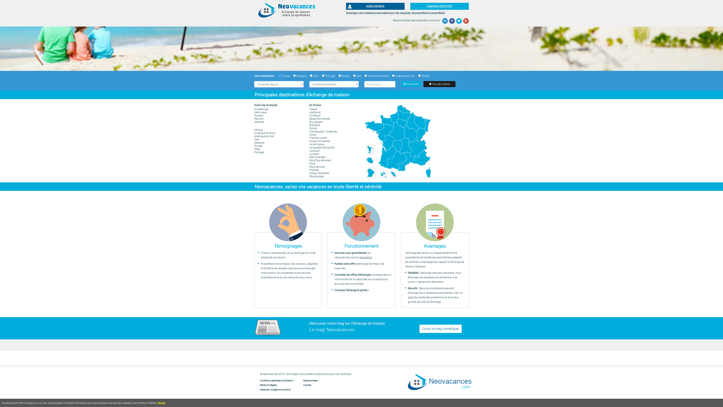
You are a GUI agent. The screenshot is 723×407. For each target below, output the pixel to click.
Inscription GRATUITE (439, 6)
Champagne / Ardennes (323, 131)
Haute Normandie (319, 141)
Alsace (313, 109)
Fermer (161, 403)
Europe (258, 146)
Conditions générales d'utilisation (276, 380)
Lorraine (314, 154)
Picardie (314, 170)
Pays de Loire (317, 166)
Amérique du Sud (264, 136)
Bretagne (314, 125)
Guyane (258, 115)
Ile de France (316, 144)
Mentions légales (268, 384)
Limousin (314, 150)
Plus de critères (441, 84)
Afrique (258, 130)
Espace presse (310, 380)
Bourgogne (315, 122)
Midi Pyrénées (317, 157)
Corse (312, 134)
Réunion (259, 118)
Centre (313, 128)
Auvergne (314, 115)
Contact (307, 384)
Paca (312, 163)
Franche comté (318, 138)
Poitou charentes (319, 173)
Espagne (259, 142)
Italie (257, 149)
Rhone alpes (316, 176)
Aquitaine (314, 112)
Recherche (412, 84)
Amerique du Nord (264, 133)
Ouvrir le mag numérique (441, 328)
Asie (256, 139)
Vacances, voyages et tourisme (275, 389)
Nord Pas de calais (320, 160)
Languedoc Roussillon (322, 147)
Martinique (260, 112)
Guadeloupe (261, 109)
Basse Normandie (319, 118)
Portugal (259, 152)
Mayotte (259, 122)
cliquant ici (365, 257)
